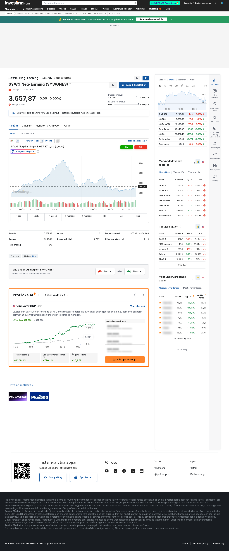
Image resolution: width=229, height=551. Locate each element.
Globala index (100, 13)
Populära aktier (168, 226)
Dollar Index (164, 139)
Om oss (157, 461)
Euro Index (164, 144)
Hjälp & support (161, 474)
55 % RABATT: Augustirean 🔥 (165, 3)
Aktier (192, 80)
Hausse (137, 271)
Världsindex (57, 13)
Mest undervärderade (169, 288)
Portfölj (193, 468)
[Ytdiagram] (17, 141)
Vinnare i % (178, 172)
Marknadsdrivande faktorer (170, 162)
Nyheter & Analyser (48, 125)
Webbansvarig (197, 474)
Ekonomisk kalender (122, 9)
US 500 (162, 119)
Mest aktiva (164, 172)
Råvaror (182, 80)
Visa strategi (137, 306)
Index (9, 13)
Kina (34, 256)
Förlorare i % (194, 172)
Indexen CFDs (85, 13)
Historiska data (27, 133)
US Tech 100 (164, 124)
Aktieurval (140, 9)
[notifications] (216, 2)
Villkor (185, 543)
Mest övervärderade (193, 288)
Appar (193, 461)
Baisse (107, 271)
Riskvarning (218, 543)
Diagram (27, 125)
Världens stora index (41, 13)
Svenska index (23, 13)
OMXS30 (163, 114)
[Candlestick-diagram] (11, 141)
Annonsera (159, 468)
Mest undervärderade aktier (172, 278)
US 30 (162, 134)
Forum (67, 125)
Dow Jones (164, 129)
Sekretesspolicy (200, 543)
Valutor (162, 80)
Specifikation (114, 13)
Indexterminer (71, 13)
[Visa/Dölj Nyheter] (58, 141)
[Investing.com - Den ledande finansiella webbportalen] (17, 3)
